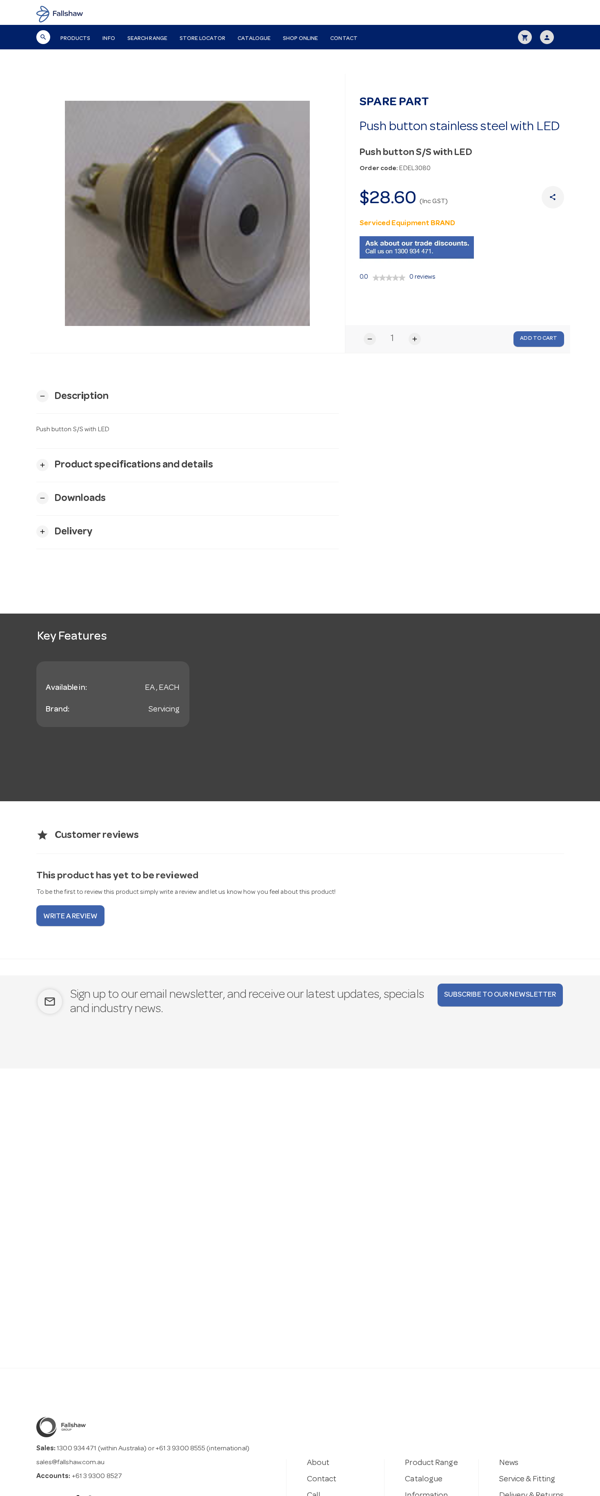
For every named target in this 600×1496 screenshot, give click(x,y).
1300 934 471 (76, 1448)
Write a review (70, 916)
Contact (344, 39)
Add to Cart (538, 338)
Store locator (202, 39)
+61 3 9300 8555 (181, 1448)
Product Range (431, 1463)
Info (108, 39)
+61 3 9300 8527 (97, 1476)
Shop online (300, 39)
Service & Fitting (527, 1480)
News (508, 1463)
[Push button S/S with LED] (187, 213)
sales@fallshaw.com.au (70, 1462)
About (318, 1463)
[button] (72, 396)
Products (75, 39)
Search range (147, 39)
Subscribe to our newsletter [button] (500, 995)
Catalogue (254, 39)
